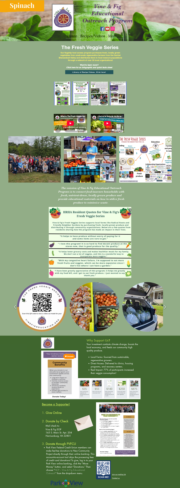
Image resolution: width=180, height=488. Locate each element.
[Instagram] (113, 29)
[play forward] (164, 307)
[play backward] (15, 307)
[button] (42, 307)
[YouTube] (107, 29)
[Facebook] (102, 29)
